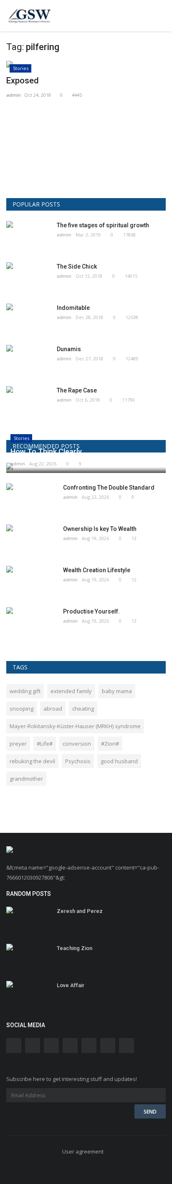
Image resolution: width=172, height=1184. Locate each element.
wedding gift (25, 691)
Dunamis (69, 349)
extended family (71, 691)
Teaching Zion (74, 948)
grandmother (26, 778)
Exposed (22, 80)
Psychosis (78, 761)
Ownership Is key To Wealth (100, 528)
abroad (52, 708)
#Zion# (110, 743)
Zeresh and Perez (80, 911)
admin (13, 95)
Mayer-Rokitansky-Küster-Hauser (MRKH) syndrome (75, 726)
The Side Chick (77, 266)
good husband (119, 761)
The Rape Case (77, 390)
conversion (77, 743)
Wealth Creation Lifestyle (96, 570)
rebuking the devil (32, 761)
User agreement (83, 1151)
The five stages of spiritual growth (103, 225)
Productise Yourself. (91, 611)
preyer (18, 743)
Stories (20, 68)
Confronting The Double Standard (108, 487)
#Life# (45, 743)
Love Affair (70, 985)
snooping (21, 708)
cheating (83, 708)
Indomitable (73, 307)
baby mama (117, 691)
